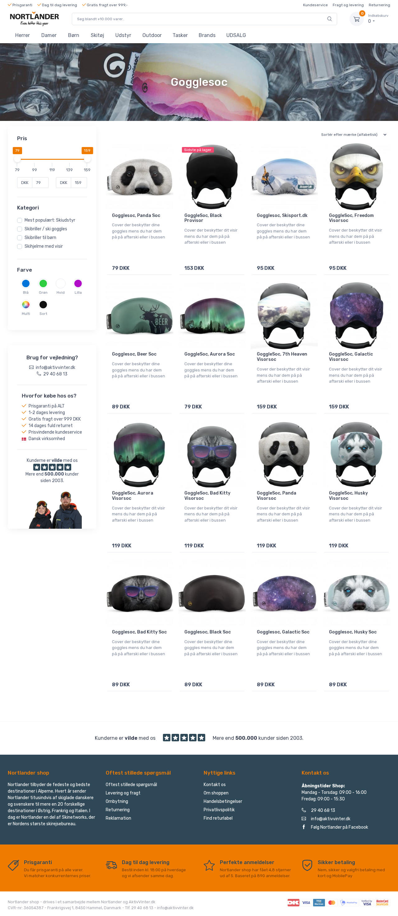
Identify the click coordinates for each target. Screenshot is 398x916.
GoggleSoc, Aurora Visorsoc (132, 495)
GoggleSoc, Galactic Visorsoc (351, 357)
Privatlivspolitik (219, 809)
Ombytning (117, 801)
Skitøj (97, 35)
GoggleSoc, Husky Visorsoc (348, 495)
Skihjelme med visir (44, 246)
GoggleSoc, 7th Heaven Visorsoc (282, 357)
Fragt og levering (348, 5)
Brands (207, 35)
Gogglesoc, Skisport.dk (282, 215)
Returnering (379, 5)
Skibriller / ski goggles (46, 229)
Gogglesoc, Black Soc (207, 632)
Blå (26, 292)
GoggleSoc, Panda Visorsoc (276, 495)
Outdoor (152, 35)
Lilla (78, 292)
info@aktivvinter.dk (330, 819)
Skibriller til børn (40, 237)
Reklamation (118, 818)
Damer (49, 35)
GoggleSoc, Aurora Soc (209, 354)
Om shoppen (216, 793)
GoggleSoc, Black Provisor (203, 218)
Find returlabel (218, 818)
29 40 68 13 (323, 810)
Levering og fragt (123, 793)
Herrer (22, 35)
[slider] (17, 158)
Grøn (43, 292)
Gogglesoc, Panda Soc (136, 215)
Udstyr (123, 35)
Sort (43, 313)
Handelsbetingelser (223, 801)
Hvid (61, 292)
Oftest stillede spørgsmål (131, 784)
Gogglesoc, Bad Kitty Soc (139, 632)
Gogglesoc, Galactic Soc (283, 632)
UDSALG (236, 35)
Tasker (180, 35)
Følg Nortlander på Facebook (339, 827)
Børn (73, 35)
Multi (26, 313)
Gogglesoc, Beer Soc (134, 354)
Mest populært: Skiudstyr (50, 220)
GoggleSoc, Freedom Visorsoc (351, 218)
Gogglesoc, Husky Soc (353, 632)
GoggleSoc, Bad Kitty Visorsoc (207, 495)
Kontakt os (215, 784)
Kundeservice (315, 5)
